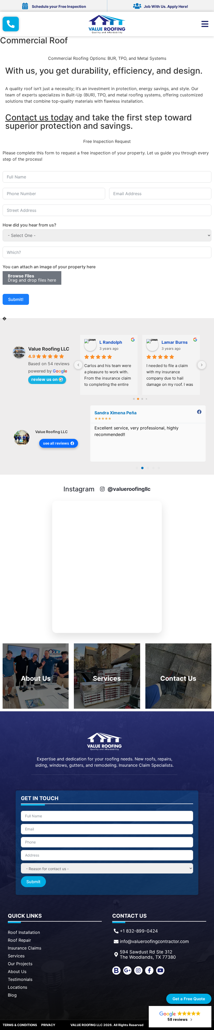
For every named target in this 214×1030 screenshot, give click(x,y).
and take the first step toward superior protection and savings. (98, 121)
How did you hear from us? (29, 225)
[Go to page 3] (146, 399)
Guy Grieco (173, 342)
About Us (17, 971)
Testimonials (20, 979)
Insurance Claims (24, 948)
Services (16, 955)
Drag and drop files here (32, 278)
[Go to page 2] (142, 399)
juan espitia (111, 342)
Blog (12, 995)
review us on (44, 379)
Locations (17, 987)
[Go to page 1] (138, 399)
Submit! (15, 299)
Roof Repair (19, 940)
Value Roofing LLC (48, 349)
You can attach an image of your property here (49, 266)
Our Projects (20, 963)
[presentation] (4, 319)
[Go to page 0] (133, 399)
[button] (137, 468)
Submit (33, 881)
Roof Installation (24, 932)
